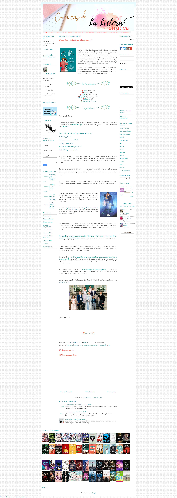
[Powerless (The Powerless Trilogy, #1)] (126, 470)
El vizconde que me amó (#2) (68, 140)
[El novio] (99, 443)
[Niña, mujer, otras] (119, 481)
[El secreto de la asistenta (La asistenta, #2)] (65, 454)
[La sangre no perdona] (45, 454)
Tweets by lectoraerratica (124, 117)
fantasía (122, 146)
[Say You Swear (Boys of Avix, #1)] (52, 470)
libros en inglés (124, 159)
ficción (121, 149)
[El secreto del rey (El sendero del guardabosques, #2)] (92, 481)
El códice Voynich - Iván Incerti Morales (52, 205)
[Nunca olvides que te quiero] (85, 443)
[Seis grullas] (79, 481)
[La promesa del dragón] (72, 480)
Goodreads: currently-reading (127, 204)
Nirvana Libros (47, 241)
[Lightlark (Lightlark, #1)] (45, 481)
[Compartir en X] (100, 342)
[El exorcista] (126, 454)
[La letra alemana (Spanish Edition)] (126, 443)
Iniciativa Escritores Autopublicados (75, 419)
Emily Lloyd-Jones (126, 213)
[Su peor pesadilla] (58, 454)
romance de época (105, 345)
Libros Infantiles (90, 32)
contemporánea (124, 140)
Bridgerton (68, 345)
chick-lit (122, 137)
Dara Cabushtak (126, 227)
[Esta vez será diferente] (52, 454)
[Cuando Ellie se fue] (99, 454)
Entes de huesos (125, 211)
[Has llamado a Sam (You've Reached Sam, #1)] (85, 470)
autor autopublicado (125, 131)
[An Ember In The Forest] (119, 471)
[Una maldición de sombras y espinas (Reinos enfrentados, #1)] (99, 470)
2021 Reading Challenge (126, 187)
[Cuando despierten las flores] (119, 454)
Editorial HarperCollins (47, 226)
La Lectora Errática (50, 74)
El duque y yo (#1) (65, 137)
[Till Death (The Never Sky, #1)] (79, 470)
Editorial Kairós (47, 230)
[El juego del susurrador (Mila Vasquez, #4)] (106, 481)
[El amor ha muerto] (92, 454)
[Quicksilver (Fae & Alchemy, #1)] (113, 454)
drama (121, 143)
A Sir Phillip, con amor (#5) (68, 150)
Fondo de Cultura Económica (48, 237)
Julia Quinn (85, 345)
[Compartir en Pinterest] (103, 342)
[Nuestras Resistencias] (85, 481)
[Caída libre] (45, 470)
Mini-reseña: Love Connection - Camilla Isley (50, 178)
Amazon (93, 101)
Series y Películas (67, 32)
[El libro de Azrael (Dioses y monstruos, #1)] (106, 470)
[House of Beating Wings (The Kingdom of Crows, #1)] (113, 470)
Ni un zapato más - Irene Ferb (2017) (75, 412)
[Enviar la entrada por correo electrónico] (95, 342)
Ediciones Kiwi (47, 216)
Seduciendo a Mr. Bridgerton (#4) (70, 147)
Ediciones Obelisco (48, 219)
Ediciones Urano (77, 345)
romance (96, 345)
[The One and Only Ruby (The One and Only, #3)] (113, 481)
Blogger (93, 493)
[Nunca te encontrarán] (99, 481)
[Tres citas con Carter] (72, 454)
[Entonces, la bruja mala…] (126, 481)
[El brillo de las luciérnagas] (119, 443)
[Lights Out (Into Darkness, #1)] (106, 443)
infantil (122, 155)
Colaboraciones (125, 32)
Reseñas (58, 32)
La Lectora (126, 188)
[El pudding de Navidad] (85, 454)
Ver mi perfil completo (49, 102)
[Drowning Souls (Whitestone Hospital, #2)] (113, 443)
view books (131, 196)
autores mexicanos (125, 134)
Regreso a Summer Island (127, 218)
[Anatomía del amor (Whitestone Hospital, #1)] (106, 454)
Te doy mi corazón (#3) (66, 143)
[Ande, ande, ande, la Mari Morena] (79, 454)
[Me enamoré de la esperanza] (65, 481)
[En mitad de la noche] (52, 443)
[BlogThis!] (99, 342)
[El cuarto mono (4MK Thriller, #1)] (92, 443)
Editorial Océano (48, 233)
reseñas (91, 345)
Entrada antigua (111, 392)
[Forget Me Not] (58, 471)
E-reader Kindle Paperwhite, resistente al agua (49, 57)
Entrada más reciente (66, 392)
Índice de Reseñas (102, 32)
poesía (121, 165)
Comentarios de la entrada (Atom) (92, 398)
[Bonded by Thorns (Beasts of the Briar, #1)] (52, 482)
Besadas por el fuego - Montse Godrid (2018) (49, 188)
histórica (122, 152)
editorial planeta (47, 247)
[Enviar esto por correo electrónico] (98, 342)
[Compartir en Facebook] (102, 342)
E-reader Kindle (48, 49)
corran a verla (64, 282)
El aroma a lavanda (126, 225)
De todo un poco (114, 32)
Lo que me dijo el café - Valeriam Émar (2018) (78, 405)
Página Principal (49, 32)
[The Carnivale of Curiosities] (72, 470)
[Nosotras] (92, 470)
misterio (122, 162)
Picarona (45, 244)
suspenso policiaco (125, 171)
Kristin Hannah (126, 220)
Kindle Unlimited (124, 128)
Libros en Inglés (79, 32)
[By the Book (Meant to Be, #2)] (58, 481)
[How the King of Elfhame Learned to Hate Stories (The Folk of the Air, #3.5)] (65, 470)
